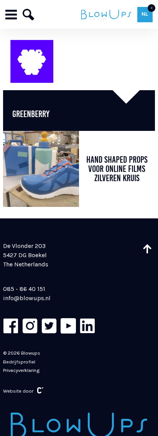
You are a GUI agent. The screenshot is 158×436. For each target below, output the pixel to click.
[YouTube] (68, 326)
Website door (18, 391)
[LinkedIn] (87, 326)
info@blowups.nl (27, 298)
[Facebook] (10, 326)
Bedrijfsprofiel (19, 362)
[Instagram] (30, 326)
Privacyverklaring (21, 370)
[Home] (106, 14)
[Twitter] (49, 326)
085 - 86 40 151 (24, 288)
